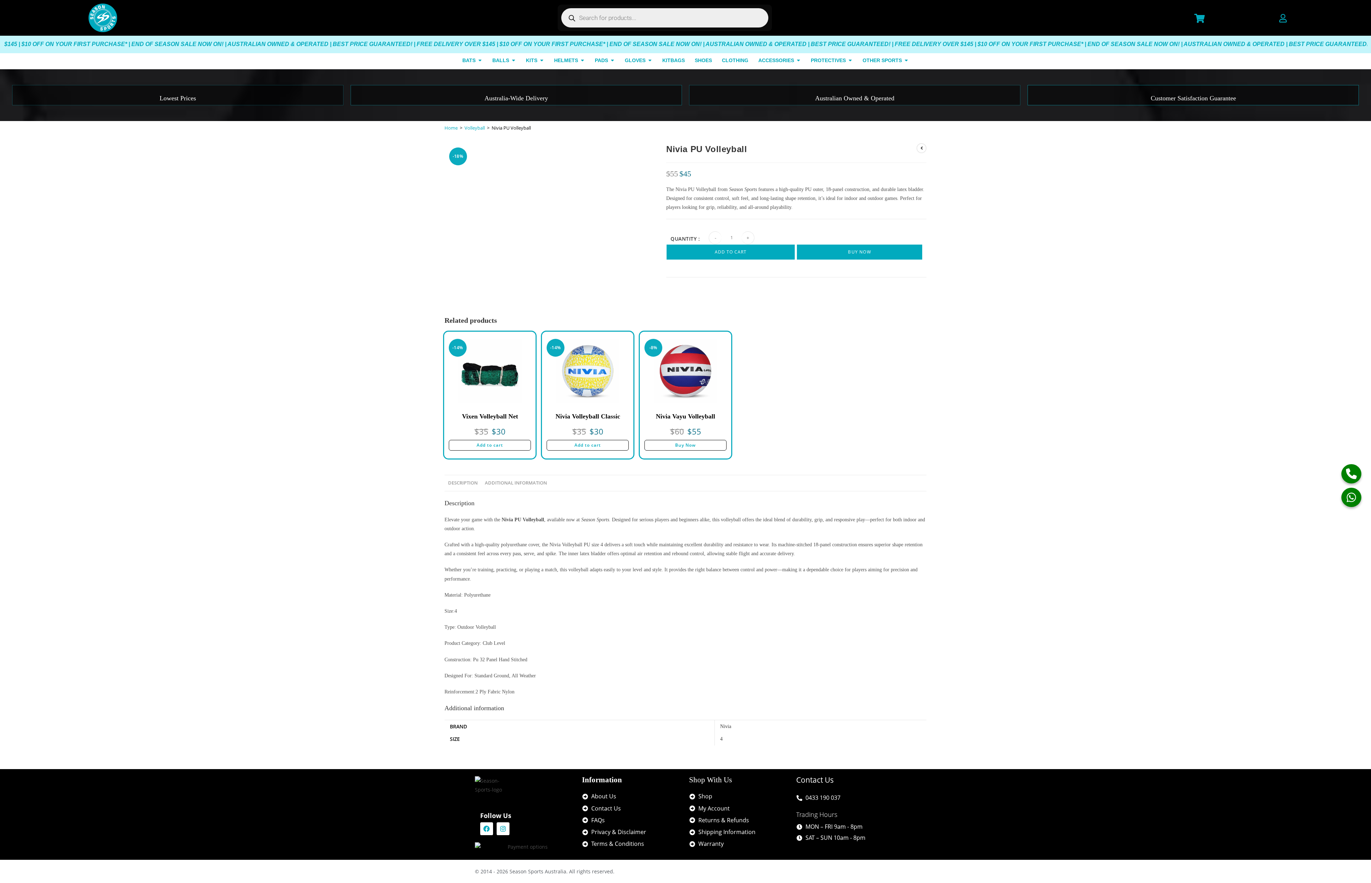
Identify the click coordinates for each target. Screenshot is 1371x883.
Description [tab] (463, 483)
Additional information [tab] (516, 483)
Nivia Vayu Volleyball (685, 416)
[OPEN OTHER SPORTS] (906, 60)
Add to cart (731, 252)
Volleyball (474, 128)
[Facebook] (486, 828)
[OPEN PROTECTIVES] (850, 60)
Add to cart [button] (490, 445)
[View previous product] (921, 148)
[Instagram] (503, 828)
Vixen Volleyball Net (490, 416)
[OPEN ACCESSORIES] (798, 60)
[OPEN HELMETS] (582, 60)
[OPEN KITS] (541, 60)
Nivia (725, 726)
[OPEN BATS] (479, 60)
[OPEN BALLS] (513, 60)
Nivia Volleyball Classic (588, 416)
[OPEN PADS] (612, 60)
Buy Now (859, 252)
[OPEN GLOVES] (649, 60)
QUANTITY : (685, 238)
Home (451, 128)
